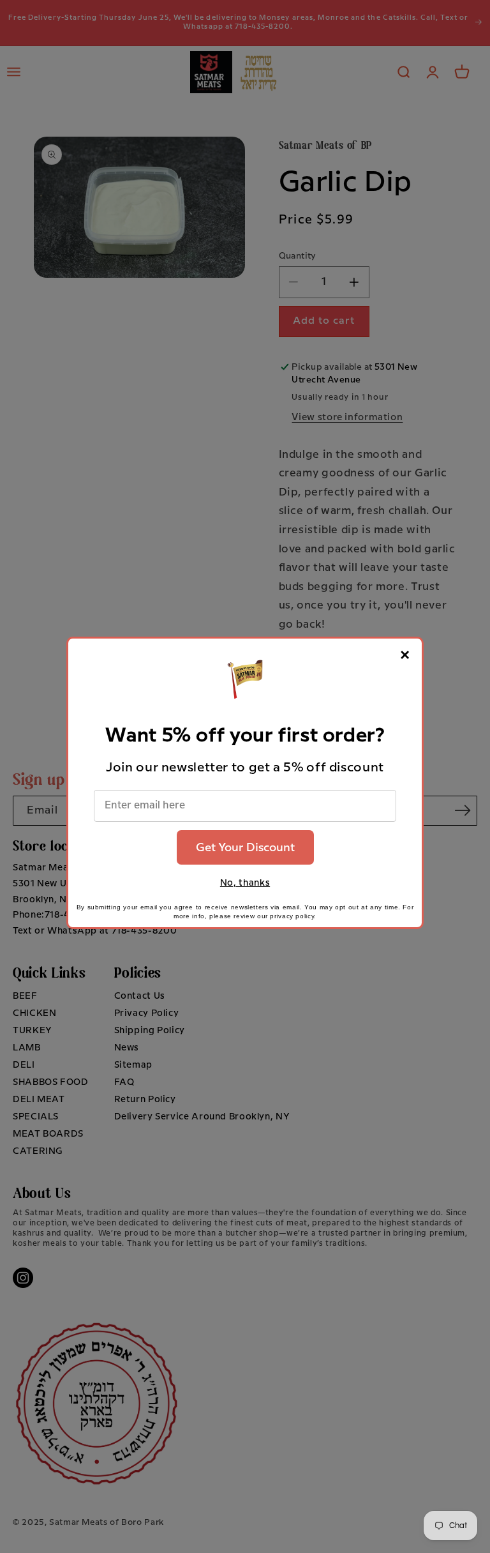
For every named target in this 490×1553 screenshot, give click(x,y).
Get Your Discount (245, 847)
